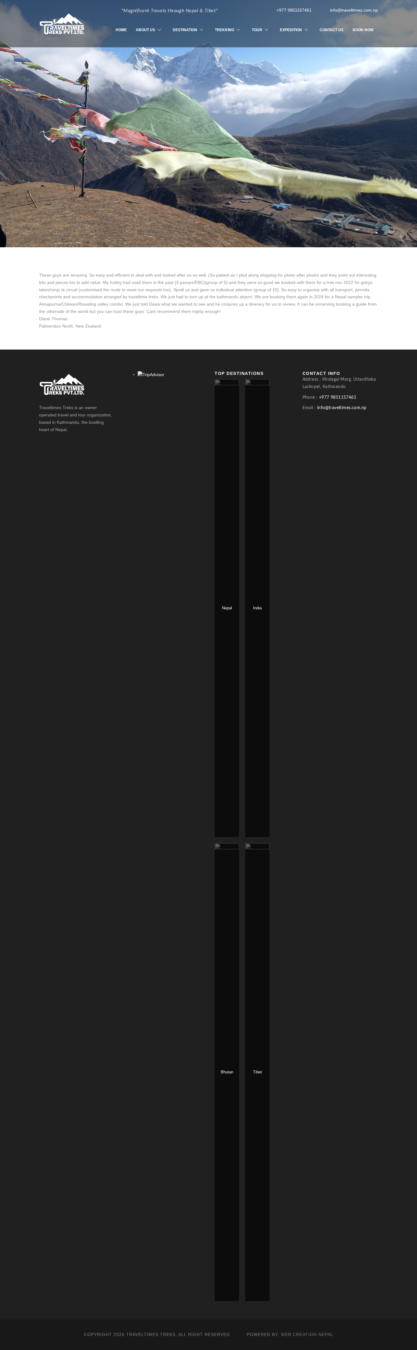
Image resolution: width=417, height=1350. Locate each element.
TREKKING (224, 30)
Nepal (227, 608)
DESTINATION (185, 30)
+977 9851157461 (294, 10)
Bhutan (227, 1072)
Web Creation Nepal (307, 1334)
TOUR (257, 30)
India (257, 608)
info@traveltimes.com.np (354, 10)
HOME (121, 30)
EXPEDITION (291, 30)
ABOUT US (145, 30)
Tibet (257, 1072)
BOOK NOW (363, 30)
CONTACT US (331, 30)
